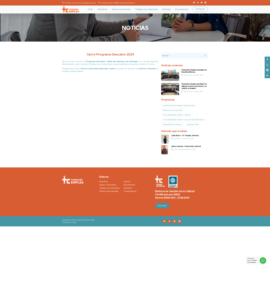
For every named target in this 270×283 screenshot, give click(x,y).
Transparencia (130, 191)
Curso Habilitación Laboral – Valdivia (177, 115)
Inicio (90, 9)
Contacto (200, 9)
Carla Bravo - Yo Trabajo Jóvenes (185, 136)
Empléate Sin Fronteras (172, 124)
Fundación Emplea (88, 64)
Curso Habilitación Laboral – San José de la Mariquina (183, 120)
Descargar (162, 205)
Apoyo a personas (121, 9)
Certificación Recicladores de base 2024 (179, 105)
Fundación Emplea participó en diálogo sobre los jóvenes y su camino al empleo (194, 86)
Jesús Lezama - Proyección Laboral (186, 146)
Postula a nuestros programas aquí (80, 3)
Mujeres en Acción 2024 (172, 110)
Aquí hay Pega (192, 124)
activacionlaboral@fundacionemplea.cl (118, 3)
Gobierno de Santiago (127, 61)
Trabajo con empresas (146, 9)
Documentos (181, 9)
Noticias (166, 9)
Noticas (127, 182)
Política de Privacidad (108, 191)
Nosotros (102, 9)
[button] (110, 66)
